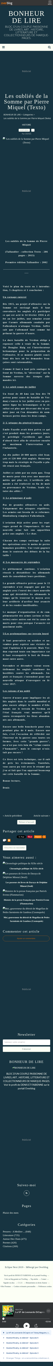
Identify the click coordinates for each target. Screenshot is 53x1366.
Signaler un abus (9, 1283)
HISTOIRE (26, 125)
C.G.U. (20, 1283)
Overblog (43, 1267)
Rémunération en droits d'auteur (36, 1283)
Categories (28, 114)
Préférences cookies (45, 1286)
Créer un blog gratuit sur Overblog (16, 1279)
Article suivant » (41, 815)
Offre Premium (6, 1286)
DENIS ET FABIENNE (32, 1085)
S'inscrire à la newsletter (14, 848)
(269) (10, 1246)
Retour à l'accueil (26, 822)
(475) (15, 1239)
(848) (17, 1231)
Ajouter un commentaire (26, 938)
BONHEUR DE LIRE (26, 16)
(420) (10, 1242)
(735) (11, 1235)
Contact (43, 1279)
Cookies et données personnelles (24, 1286)
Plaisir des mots (11, 1212)
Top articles (34, 1279)
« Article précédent (12, 815)
